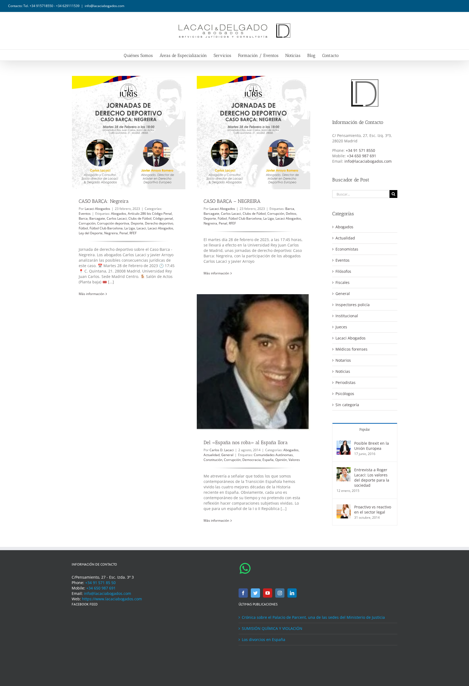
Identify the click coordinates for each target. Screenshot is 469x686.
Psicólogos (344, 393)
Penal (123, 233)
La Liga (129, 228)
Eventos (85, 213)
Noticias (342, 371)
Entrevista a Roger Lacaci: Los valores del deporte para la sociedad (371, 477)
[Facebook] (243, 593)
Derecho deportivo (159, 223)
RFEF (133, 233)
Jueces (341, 326)
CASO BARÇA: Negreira (104, 201)
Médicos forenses (351, 349)
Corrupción (87, 223)
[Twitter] (255, 593)
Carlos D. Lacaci (222, 450)
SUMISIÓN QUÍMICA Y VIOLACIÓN (272, 628)
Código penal (163, 218)
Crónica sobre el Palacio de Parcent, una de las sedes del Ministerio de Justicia (313, 617)
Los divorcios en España (263, 639)
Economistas (346, 249)
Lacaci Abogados (97, 208)
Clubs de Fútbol (139, 218)
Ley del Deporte (91, 233)
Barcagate (97, 218)
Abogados (118, 213)
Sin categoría (347, 404)
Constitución (213, 459)
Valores (294, 459)
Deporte (137, 223)
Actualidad (212, 455)
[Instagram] (279, 593)
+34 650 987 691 (361, 155)
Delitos (291, 213)
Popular (364, 429)
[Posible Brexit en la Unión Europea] (344, 443)
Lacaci (141, 228)
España (268, 459)
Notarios (343, 360)
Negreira (111, 233)
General (227, 455)
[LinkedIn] (292, 593)
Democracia (251, 459)
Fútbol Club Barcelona (106, 228)
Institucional (346, 315)
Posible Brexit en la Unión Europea (371, 446)
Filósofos (343, 271)
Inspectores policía (352, 304)
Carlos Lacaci (117, 218)
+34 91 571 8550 (360, 150)
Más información (91, 293)
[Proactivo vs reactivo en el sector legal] (344, 506)
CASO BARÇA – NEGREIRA (232, 201)
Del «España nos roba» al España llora (246, 442)
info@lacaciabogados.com (104, 6)
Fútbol (83, 228)
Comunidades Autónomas (273, 455)
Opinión (281, 459)
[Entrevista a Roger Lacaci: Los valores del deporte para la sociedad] (344, 469)
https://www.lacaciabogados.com (112, 598)
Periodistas (345, 382)
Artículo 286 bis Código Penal (150, 213)
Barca (83, 218)
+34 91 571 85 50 (100, 582)
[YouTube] (267, 593)
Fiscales (342, 282)
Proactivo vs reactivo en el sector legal (372, 509)
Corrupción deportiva (113, 223)
